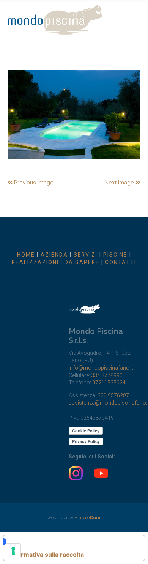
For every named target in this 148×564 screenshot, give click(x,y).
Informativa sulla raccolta (46, 554)
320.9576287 (113, 395)
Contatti (120, 262)
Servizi (86, 255)
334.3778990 (107, 375)
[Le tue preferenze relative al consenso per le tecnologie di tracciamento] (13, 551)
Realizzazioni (35, 262)
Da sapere (82, 262)
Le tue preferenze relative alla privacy (70, 541)
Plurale (87, 517)
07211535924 (109, 383)
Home (26, 255)
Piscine (115, 255)
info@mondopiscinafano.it (101, 368)
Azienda (54, 255)
